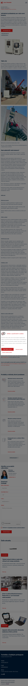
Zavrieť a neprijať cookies (7, 352)
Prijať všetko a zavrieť (7, 349)
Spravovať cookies (19, 349)
